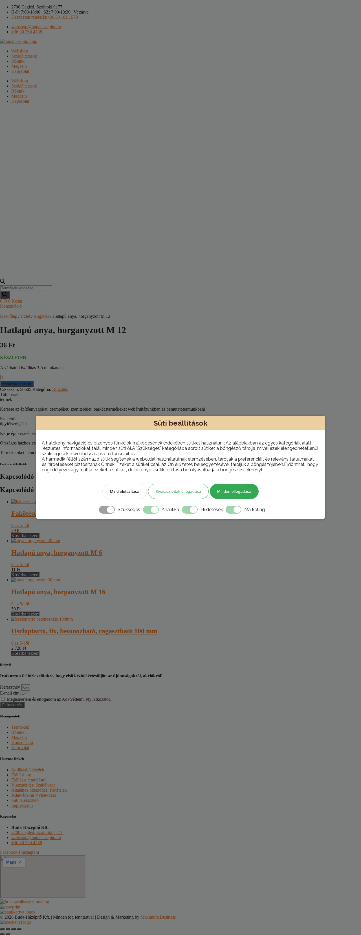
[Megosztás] (13, 929)
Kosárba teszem (16, 384)
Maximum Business (158, 917)
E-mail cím (10, 693)
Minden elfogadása (234, 491)
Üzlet (25, 316)
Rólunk (18, 61)
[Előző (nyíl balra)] (2, 934)
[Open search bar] (2, 282)
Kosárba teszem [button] (25, 535)
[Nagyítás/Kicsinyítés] (2, 929)
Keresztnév (10, 687)
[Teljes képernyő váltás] (8, 929)
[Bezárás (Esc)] (19, 929)
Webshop (19, 51)
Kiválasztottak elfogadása (178, 491)
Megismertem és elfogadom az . (59, 699)
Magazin (19, 66)
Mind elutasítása (124, 491)
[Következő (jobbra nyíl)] (8, 934)
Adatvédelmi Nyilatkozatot (86, 699)
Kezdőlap (8, 316)
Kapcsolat (20, 71)
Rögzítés (41, 316)
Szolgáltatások (24, 56)
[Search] (5, 295)
